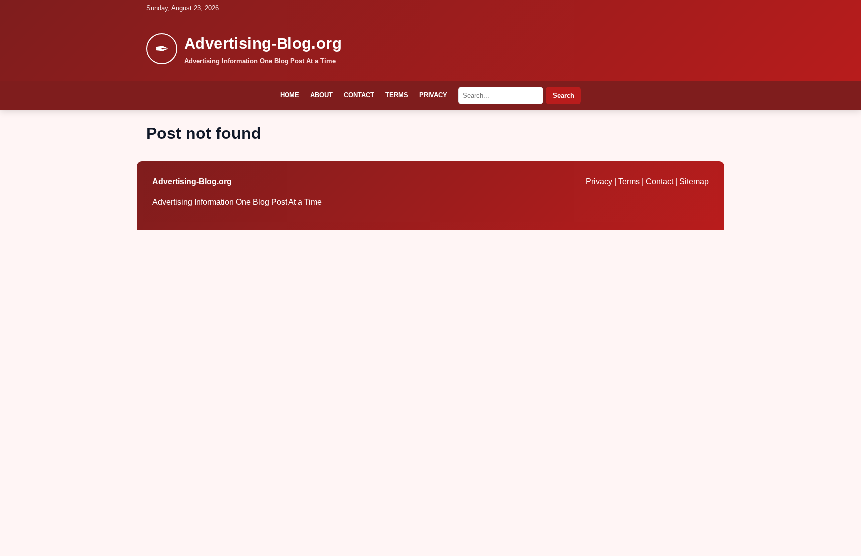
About (321, 95)
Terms (396, 95)
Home (289, 95)
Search (563, 95)
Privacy (433, 95)
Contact (359, 95)
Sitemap (694, 181)
